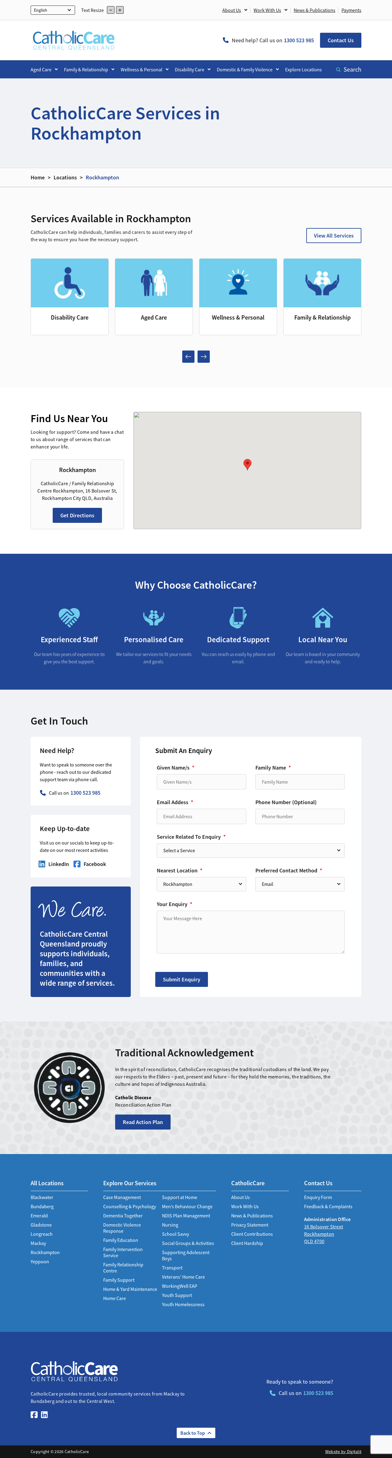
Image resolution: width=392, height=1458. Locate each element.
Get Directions (77, 515)
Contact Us (341, 40)
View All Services (334, 235)
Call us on (74, 792)
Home (38, 177)
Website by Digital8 (343, 1451)
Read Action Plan (143, 1122)
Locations (65, 177)
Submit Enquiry (181, 979)
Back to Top (192, 1433)
